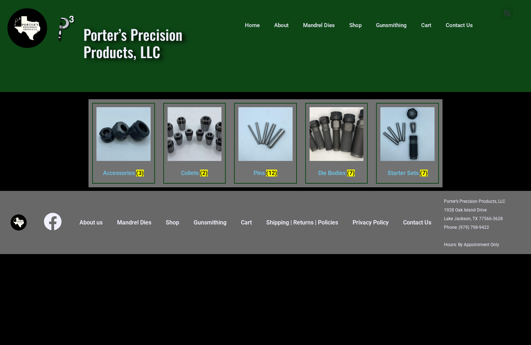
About (281, 25)
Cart (426, 25)
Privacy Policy (371, 222)
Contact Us (459, 25)
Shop (355, 25)
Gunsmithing (391, 25)
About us (91, 222)
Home (252, 25)
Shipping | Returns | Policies (302, 222)
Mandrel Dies (319, 25)
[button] (507, 13)
